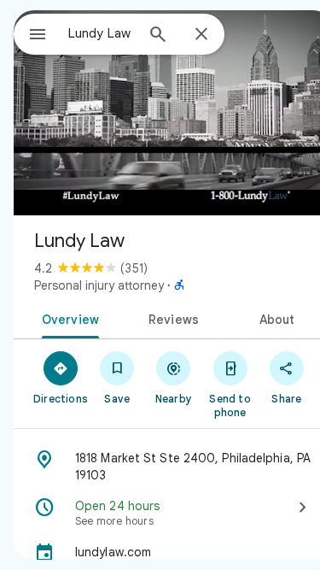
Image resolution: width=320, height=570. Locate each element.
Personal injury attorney (99, 285)
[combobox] (101, 33)
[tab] (67, 317)
